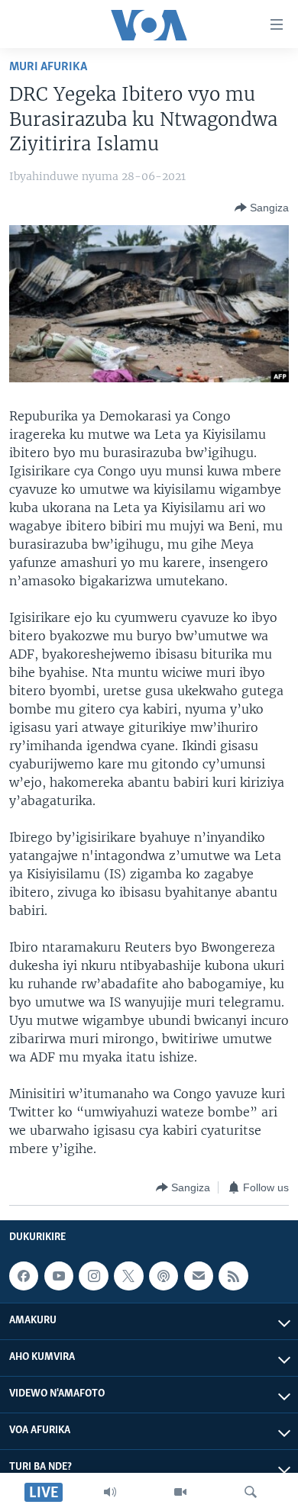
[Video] (180, 1492)
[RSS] (233, 1275)
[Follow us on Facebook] (23, 1275)
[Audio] (110, 1492)
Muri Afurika (48, 66)
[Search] (251, 1492)
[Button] (262, 207)
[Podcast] (163, 1275)
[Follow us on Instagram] (93, 1275)
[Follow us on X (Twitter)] (128, 1275)
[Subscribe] (198, 1275)
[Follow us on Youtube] (58, 1275)
